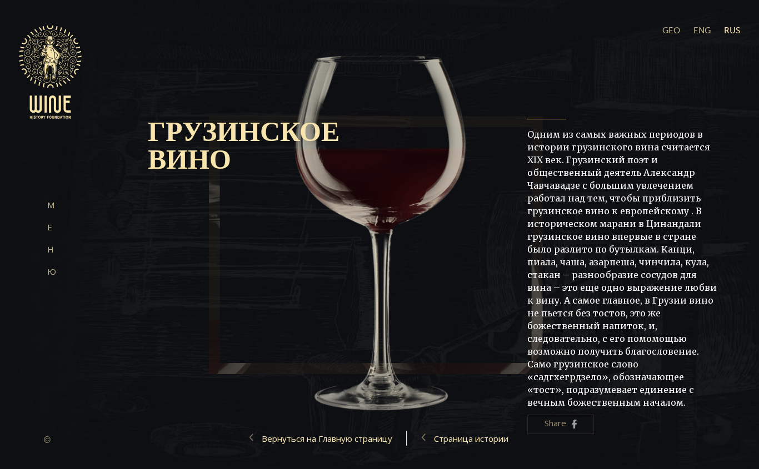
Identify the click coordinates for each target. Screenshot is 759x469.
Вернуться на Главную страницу (327, 438)
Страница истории (471, 438)
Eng (702, 30)
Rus (732, 30)
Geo (671, 30)
